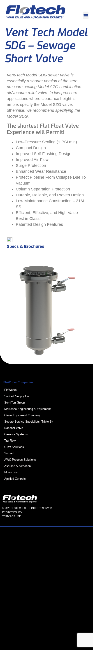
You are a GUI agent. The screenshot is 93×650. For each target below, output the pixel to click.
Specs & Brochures (25, 246)
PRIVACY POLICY (12, 512)
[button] (85, 15)
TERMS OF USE (11, 516)
